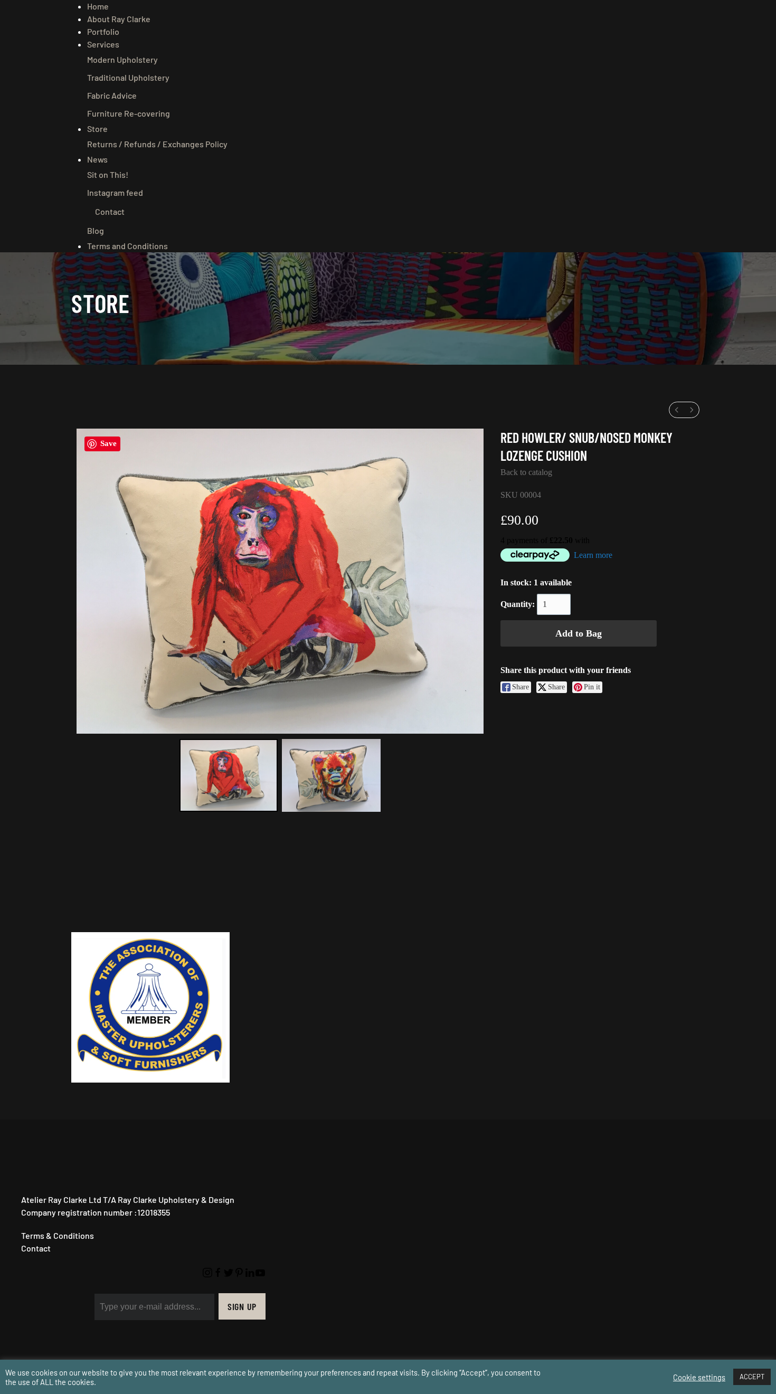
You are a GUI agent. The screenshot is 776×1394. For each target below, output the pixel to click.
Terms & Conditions (57, 1235)
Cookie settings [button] (699, 1377)
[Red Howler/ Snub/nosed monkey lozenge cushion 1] (331, 775)
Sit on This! (107, 174)
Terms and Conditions (127, 246)
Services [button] (103, 44)
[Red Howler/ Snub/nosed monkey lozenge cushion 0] (228, 775)
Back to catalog (526, 472)
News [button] (97, 159)
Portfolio (103, 31)
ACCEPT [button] (752, 1376)
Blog (95, 230)
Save (108, 443)
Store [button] (97, 129)
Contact (110, 211)
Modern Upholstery (122, 59)
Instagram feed (115, 192)
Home (98, 6)
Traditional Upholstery (128, 77)
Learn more (593, 555)
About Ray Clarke (118, 19)
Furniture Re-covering (128, 113)
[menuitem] (676, 410)
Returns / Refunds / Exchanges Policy (157, 144)
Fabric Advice (112, 95)
